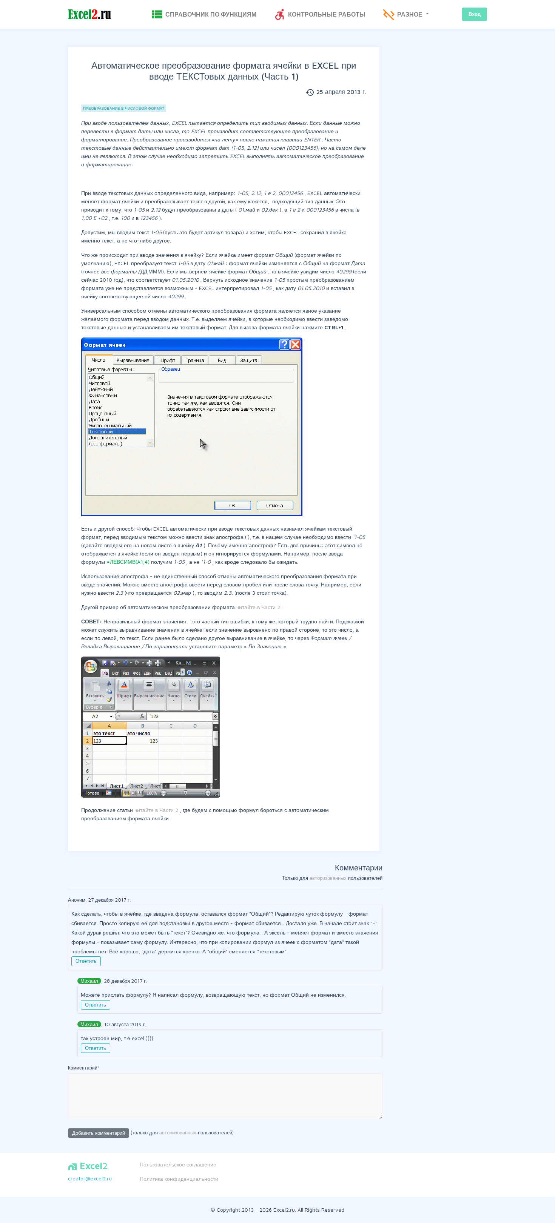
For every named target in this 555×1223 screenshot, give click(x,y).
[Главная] (89, 14)
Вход (475, 14)
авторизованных (328, 878)
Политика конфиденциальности (179, 1178)
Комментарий (83, 1068)
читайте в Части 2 (259, 607)
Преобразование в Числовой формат (123, 108)
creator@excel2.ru (90, 1178)
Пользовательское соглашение (178, 1164)
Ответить (86, 961)
